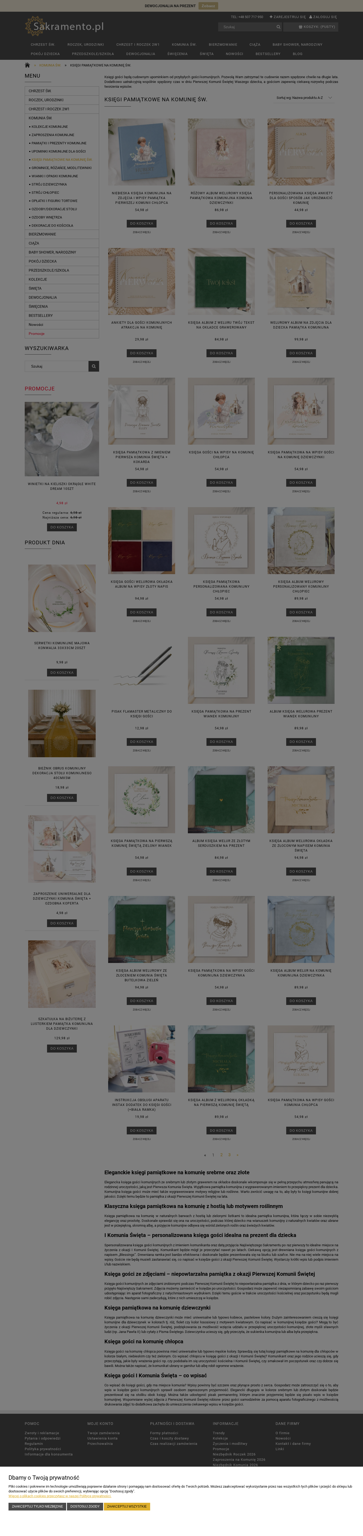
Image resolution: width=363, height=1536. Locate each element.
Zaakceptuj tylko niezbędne (37, 1506)
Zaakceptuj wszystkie (127, 1506)
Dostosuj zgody (85, 1506)
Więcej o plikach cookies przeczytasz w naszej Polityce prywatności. (60, 1496)
